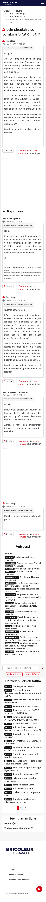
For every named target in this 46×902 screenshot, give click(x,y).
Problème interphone (23, 788)
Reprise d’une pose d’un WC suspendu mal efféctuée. (21, 711)
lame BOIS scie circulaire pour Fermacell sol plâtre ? (22, 584)
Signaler (9, 151)
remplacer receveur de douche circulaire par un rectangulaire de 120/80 (23, 597)
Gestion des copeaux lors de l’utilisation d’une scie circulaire (23, 638)
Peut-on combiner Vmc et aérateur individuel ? (23, 564)
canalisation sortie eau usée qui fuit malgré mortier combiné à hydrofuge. (21, 646)
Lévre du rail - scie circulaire (27, 568)
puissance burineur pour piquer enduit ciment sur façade (23, 762)
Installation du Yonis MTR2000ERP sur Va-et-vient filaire (21, 718)
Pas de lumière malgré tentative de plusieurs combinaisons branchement (22, 620)
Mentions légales (16, 874)
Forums (18, 11)
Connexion (24, 150)
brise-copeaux (13, 218)
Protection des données (19, 880)
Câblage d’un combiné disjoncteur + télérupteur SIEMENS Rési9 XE (21, 606)
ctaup (12, 41)
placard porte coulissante (25, 723)
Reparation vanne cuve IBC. (26, 774)
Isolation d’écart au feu (23, 784)
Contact (12, 869)
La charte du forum (14, 674)
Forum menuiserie (16, 16)
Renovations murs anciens (25, 706)
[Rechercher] (41, 668)
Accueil (8, 11)
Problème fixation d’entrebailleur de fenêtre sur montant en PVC (22, 693)
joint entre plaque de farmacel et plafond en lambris (23, 749)
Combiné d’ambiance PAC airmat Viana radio (22, 653)
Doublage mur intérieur (23, 686)
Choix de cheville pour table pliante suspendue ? (21, 755)
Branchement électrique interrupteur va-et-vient (20, 800)
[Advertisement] (23, 183)
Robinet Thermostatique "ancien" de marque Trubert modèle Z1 (22, 729)
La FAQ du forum (32, 674)
